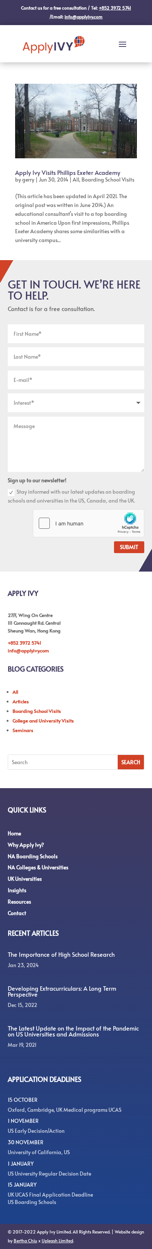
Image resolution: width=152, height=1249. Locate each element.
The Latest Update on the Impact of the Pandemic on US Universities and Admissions (73, 1031)
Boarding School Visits (108, 179)
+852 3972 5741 (24, 642)
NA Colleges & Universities (38, 867)
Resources (19, 901)
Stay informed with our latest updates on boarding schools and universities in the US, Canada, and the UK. (71, 496)
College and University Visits (43, 720)
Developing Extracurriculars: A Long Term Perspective (62, 991)
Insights (17, 890)
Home (14, 833)
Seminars (23, 730)
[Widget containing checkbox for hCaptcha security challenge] (88, 523)
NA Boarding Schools (33, 856)
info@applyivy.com (28, 650)
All (76, 179)
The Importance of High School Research (61, 954)
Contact (17, 913)
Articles (21, 701)
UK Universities (25, 878)
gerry (28, 179)
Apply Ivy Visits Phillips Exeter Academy (67, 172)
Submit (129, 547)
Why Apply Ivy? (26, 844)
